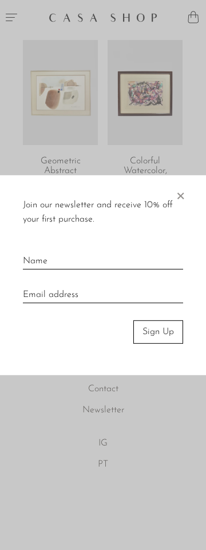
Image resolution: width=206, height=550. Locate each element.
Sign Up (158, 331)
